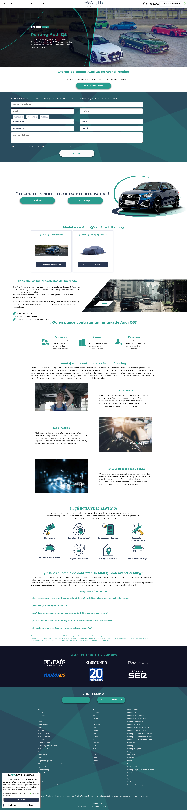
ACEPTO (21, 800)
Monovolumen (43, 724)
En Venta (41, 779)
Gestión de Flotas (44, 742)
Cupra (95, 746)
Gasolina (41, 752)
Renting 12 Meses (133, 709)
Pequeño (41, 730)
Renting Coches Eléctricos (136, 718)
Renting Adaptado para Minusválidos (140, 770)
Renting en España (134, 749)
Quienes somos (132, 779)
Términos (105, 806)
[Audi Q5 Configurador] (51, 250)
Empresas (15, 4)
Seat (94, 721)
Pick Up (130, 773)
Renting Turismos (44, 749)
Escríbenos (76, 700)
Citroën (95, 718)
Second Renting (43, 770)
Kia (94, 715)
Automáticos (42, 776)
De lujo (129, 776)
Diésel (40, 758)
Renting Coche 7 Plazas (135, 715)
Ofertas (6, 4)
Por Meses (130, 758)
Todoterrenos (42, 755)
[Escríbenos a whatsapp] (184, 3)
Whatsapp (85, 200)
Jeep (94, 739)
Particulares (35, 4)
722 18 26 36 (152, 4)
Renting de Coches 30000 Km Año (139, 737)
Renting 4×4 (131, 712)
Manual (40, 721)
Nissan (95, 737)
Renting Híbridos (44, 737)
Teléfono (37, 200)
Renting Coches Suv (45, 734)
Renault (96, 742)
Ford (94, 767)
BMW (95, 755)
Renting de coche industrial (137, 730)
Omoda (95, 752)
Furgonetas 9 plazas (45, 761)
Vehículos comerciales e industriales (50, 764)
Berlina (40, 709)
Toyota (95, 727)
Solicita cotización (171, 4)
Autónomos (25, 4)
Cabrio (129, 761)
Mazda (95, 761)
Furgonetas (42, 739)
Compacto (41, 715)
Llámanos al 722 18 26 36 (111, 700)
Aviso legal (82, 806)
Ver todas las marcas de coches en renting (52, 782)
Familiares (131, 755)
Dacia (95, 758)
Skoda (95, 764)
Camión (40, 712)
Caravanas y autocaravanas (47, 746)
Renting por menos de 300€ (48, 785)
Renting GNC (132, 767)
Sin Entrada (131, 782)
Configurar (12, 805)
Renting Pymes (43, 773)
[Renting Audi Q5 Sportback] (93, 250)
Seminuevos (131, 764)
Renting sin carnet (44, 788)
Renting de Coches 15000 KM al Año (140, 734)
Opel (94, 734)
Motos (44, 4)
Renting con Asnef (133, 724)
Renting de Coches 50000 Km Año (139, 739)
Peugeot (96, 730)
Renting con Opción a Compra (138, 727)
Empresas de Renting (135, 785)
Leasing (130, 746)
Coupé (40, 718)
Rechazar (30, 805)
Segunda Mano (43, 767)
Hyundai (96, 712)
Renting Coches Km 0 (135, 721)
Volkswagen (97, 724)
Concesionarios (132, 742)
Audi (38, 27)
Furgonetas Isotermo (134, 752)
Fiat (94, 709)
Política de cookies (94, 806)
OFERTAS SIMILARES (93, 86)
